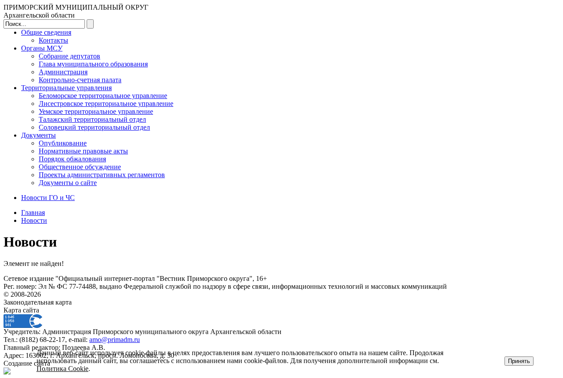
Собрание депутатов (69, 56)
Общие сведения (46, 32)
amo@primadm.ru (114, 339)
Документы (38, 135)
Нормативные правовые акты (83, 151)
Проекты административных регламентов (102, 174)
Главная (33, 212)
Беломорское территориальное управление (103, 95)
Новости (34, 220)
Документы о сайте (68, 182)
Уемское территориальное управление (96, 111)
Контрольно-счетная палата (80, 80)
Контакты (53, 40)
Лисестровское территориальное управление (106, 103)
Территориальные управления (66, 87)
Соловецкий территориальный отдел (94, 127)
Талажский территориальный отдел (92, 119)
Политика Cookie (62, 368)
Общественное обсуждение (80, 167)
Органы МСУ (41, 48)
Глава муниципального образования (93, 64)
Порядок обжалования (72, 159)
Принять (519, 361)
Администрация (63, 72)
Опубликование (63, 143)
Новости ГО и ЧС (48, 197)
